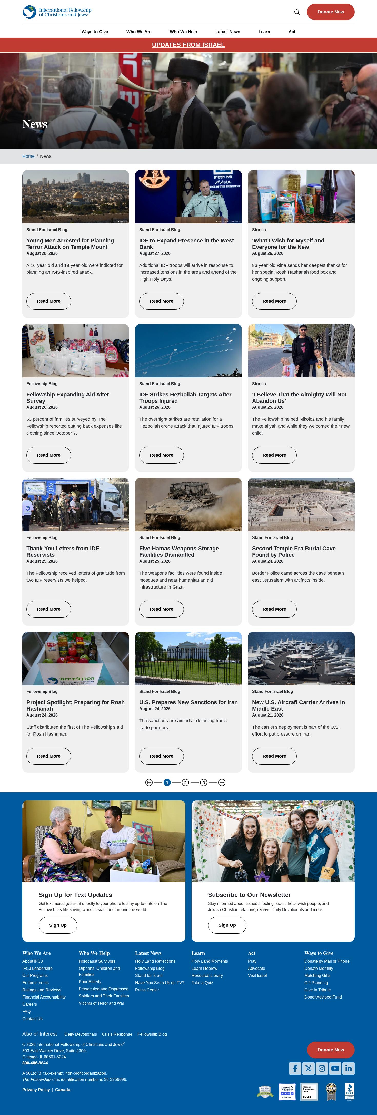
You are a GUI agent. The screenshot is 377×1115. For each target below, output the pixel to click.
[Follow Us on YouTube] (335, 1068)
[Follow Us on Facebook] (295, 1068)
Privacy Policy (36, 1090)
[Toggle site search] (297, 12)
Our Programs (35, 975)
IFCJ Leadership (37, 968)
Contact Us (32, 1018)
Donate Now (331, 11)
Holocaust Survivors (97, 961)
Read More (49, 301)
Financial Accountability (44, 997)
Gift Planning (316, 983)
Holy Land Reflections (155, 961)
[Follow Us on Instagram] (322, 1068)
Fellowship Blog (150, 968)
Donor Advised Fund (323, 997)
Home (28, 156)
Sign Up (58, 925)
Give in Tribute (317, 990)
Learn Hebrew (204, 968)
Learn (264, 31)
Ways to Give (95, 31)
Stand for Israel (149, 975)
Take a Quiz (202, 983)
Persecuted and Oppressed (103, 989)
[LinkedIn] (348, 1068)
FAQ (26, 1011)
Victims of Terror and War (101, 1003)
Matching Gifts (317, 975)
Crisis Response (117, 1034)
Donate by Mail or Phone (327, 961)
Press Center (147, 990)
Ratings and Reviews (41, 990)
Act (292, 31)
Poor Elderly (90, 982)
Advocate (256, 968)
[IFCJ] (57, 12)
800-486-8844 (35, 1063)
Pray (252, 961)
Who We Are (138, 31)
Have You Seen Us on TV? (159, 983)
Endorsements (35, 983)
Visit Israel (257, 975)
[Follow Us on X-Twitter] (308, 1068)
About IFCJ (32, 961)
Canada (62, 1090)
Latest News (227, 31)
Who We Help (183, 31)
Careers (29, 1004)
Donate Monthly (318, 968)
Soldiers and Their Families (104, 996)
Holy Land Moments (210, 961)
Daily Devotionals (81, 1034)
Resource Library (207, 975)
